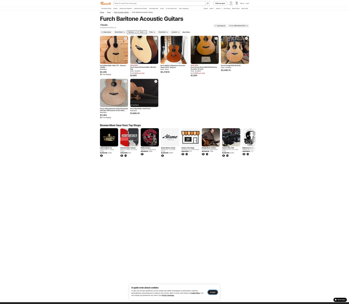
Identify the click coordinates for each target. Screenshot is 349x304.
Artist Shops (227, 8)
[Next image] (125, 49)
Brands (206, 8)
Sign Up (242, 3)
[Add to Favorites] (125, 38)
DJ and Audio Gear (171, 8)
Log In (247, 3)
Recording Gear (153, 8)
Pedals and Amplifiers (126, 8)
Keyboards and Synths (140, 8)
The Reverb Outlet (106, 8)
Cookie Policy (195, 293)
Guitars (115, 8)
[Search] (207, 3)
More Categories (184, 8)
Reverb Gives (236, 8)
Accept (212, 292)
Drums (162, 8)
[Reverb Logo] (105, 3)
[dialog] (174, 292)
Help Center (244, 8)
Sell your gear (220, 3)
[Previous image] (102, 49)
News (211, 8)
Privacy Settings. (168, 295)
